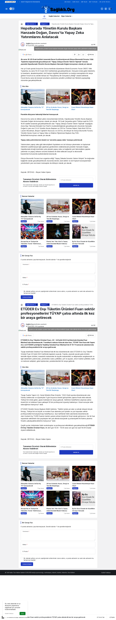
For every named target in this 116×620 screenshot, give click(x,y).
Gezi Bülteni (71, 572)
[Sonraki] (19, 2)
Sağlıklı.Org (30, 43)
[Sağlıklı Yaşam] (58, 9)
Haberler (64, 572)
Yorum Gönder (27, 297)
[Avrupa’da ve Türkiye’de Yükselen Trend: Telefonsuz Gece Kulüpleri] (32, 235)
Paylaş (113, 617)
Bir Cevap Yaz (27, 256)
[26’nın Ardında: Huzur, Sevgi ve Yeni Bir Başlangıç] (58, 100)
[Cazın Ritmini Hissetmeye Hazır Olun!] (83, 100)
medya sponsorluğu (38, 572)
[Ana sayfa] (44, 16)
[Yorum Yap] (74, 54)
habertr (54, 572)
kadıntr (59, 572)
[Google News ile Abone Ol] (27, 54)
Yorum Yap (101, 617)
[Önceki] (17, 2)
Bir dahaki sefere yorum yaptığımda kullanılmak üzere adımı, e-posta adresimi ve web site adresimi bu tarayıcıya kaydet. (59, 292)
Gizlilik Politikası (9, 613)
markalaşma (47, 572)
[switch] (12, 8)
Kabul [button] (22, 613)
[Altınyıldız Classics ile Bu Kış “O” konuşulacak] (33, 100)
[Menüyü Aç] (6, 8)
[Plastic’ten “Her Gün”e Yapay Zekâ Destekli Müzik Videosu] (58, 235)
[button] (105, 8)
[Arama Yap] (102, 8)
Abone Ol (76, 185)
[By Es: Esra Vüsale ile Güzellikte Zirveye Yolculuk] (83, 235)
